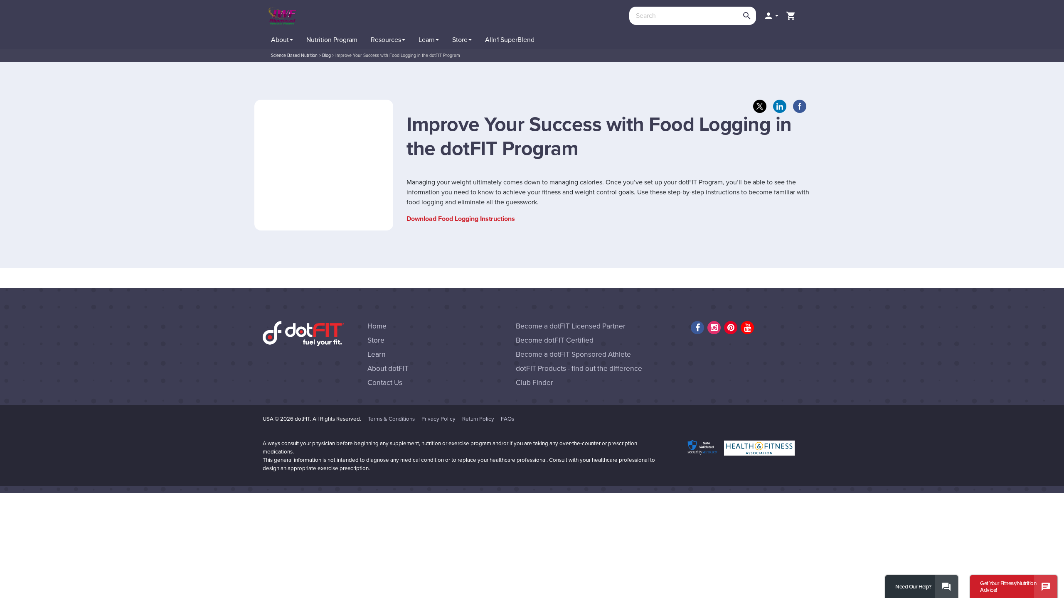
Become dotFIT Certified (555, 340)
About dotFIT (388, 368)
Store (375, 340)
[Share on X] (759, 106)
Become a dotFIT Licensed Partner (571, 326)
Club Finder (534, 382)
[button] (771, 15)
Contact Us (384, 382)
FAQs (507, 419)
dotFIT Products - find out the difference (579, 368)
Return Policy (478, 419)
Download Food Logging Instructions (460, 219)
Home (377, 326)
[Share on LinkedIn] (779, 106)
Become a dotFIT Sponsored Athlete (573, 354)
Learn (376, 354)
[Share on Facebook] (799, 106)
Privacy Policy (438, 419)
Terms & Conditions (391, 419)
